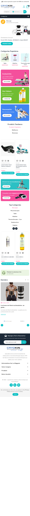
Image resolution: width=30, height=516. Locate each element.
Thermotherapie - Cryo (25, 64)
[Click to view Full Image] (15, 291)
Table (5, 63)
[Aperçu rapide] (8, 160)
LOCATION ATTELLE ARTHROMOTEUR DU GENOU (21, 166)
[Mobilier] (15, 57)
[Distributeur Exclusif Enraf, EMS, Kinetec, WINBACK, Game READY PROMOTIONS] (15, 30)
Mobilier (15, 63)
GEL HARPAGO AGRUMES (7, 257)
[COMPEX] (22, 320)
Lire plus (3, 314)
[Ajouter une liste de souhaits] (2, 160)
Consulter (7, 98)
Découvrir (7, 81)
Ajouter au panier (8, 173)
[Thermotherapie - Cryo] (25, 57)
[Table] (5, 57)
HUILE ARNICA (19, 257)
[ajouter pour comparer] (5, 160)
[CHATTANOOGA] (7, 321)
